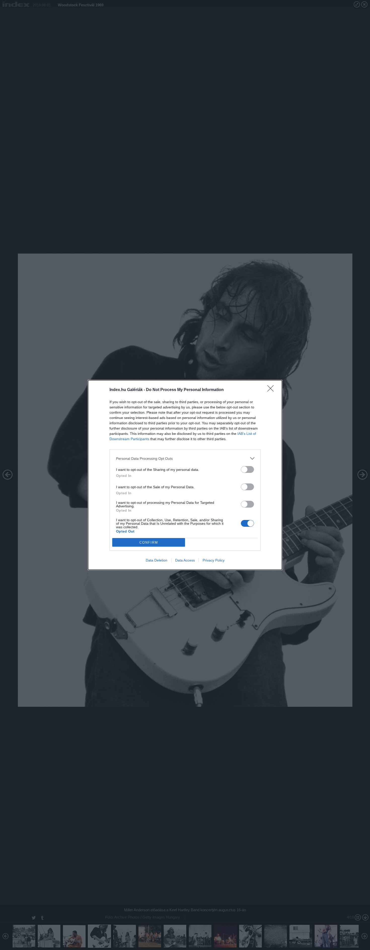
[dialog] (185, 475)
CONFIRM (148, 542)
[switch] (247, 469)
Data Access (185, 560)
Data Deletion (156, 560)
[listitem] (185, 458)
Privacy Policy (214, 560)
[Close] (272, 390)
